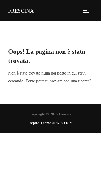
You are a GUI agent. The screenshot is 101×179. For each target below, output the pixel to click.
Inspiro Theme (40, 123)
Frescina (21, 11)
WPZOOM (64, 123)
